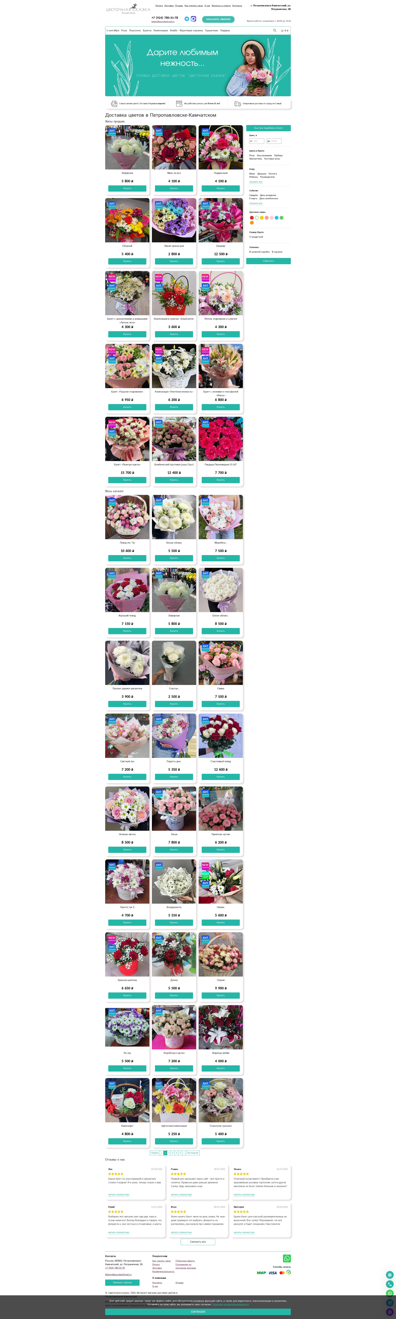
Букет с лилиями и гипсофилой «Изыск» (220, 393)
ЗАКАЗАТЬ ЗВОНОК (218, 19)
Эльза (174, 834)
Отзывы (179, 5)
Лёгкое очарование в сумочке (220, 319)
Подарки (225, 30)
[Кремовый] (271, 218)
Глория (220, 980)
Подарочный (220, 173)
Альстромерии (264, 155)
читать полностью (118, 1194)
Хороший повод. (127, 615)
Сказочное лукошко (221, 1126)
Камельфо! (127, 1126)
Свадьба (253, 195)
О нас (207, 5)
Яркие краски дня (174, 246)
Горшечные (211, 30)
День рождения (268, 195)
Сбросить (268, 261)
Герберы (278, 155)
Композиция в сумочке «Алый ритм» (174, 319)
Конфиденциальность (163, 1271)
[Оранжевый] (252, 223)
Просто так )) (127, 907)
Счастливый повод (221, 761)
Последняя (192, 1152)
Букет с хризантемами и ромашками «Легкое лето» (127, 320)
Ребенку (253, 177)
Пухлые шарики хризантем (127, 688)
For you (127, 1053)
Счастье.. (174, 688)
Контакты (237, 5)
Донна (173, 980)
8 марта (253, 198)
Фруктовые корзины (191, 30)
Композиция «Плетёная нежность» (174, 392)
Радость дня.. (174, 761)
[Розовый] (267, 218)
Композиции (161, 30)
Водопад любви (220, 1053)
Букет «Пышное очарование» (127, 392)
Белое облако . (221, 615)
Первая (154, 1152)
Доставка (169, 5)
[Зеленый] (281, 218)
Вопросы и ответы (221, 5)
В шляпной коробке (259, 251)
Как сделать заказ (194, 5)
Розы (124, 30)
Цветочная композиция (174, 1126)
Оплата (159, 5)
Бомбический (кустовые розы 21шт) (174, 464)
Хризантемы (255, 158)
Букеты (147, 30)
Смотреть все (198, 1242)
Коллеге (273, 173)
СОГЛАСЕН (198, 1311)
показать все (256, 181)
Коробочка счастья (174, 1053)
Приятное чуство (220, 834)
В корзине (277, 251)
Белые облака (174, 543)
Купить (127, 188)
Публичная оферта (185, 1261)
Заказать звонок (122, 1282)
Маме (252, 173)
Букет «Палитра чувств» (127, 464)
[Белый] (257, 218)
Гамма (220, 688)
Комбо (173, 30)
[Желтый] (262, 218)
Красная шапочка (127, 980)
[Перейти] (198, 65)
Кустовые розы (272, 158)
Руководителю (267, 177)
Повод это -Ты (127, 543)
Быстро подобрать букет (268, 128)
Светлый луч (127, 761)
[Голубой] (276, 218)
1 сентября (112, 30)
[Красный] (252, 218)
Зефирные (127, 173)
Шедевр (220, 246)
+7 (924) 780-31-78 (165, 17)
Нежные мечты (127, 834)
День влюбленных (269, 198)
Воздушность (174, 907)
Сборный (127, 246)
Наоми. (221, 907)
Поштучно (135, 30)
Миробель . (221, 543)
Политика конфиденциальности (230, 1304)
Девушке (261, 173)
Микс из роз (174, 173)
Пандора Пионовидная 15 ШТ (221, 464)
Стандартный (256, 236)
